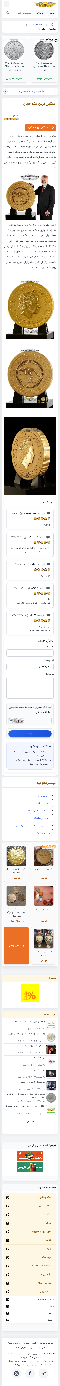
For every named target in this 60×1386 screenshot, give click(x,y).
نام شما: (50, 647)
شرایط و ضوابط (46, 1343)
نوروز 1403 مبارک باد (37, 1058)
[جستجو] (8, 13)
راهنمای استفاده (29, 1343)
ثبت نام (40, 13)
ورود (52, 13)
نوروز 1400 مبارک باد (37, 1070)
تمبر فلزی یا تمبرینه (41, 1232)
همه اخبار (30, 1122)
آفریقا (50, 1306)
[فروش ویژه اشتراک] (30, 91)
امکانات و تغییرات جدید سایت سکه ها (30, 1021)
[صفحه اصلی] (52, 24)
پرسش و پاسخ (14, 1343)
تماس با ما (42, 1347)
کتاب (48, 1240)
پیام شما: (50, 674)
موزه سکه (46, 1257)
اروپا (50, 1313)
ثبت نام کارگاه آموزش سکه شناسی (32, 1045)
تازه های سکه (44, 1283)
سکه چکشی (45, 1197)
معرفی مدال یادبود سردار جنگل (33, 1082)
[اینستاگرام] (16, 1373)
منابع (32, 1347)
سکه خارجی (45, 1292)
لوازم (49, 1249)
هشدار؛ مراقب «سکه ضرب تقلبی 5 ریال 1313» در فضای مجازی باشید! (25, 1096)
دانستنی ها (45, 1274)
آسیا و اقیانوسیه (45, 1299)
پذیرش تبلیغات (20, 1347)
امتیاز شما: (49, 660)
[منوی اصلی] (6, 4)
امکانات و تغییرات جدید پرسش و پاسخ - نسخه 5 (25, 1106)
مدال (48, 1223)
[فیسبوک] (30, 1373)
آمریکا (50, 1320)
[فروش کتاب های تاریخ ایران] (30, 1171)
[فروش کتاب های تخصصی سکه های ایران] (30, 1160)
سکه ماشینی (45, 1206)
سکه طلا (47, 1214)
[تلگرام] (43, 1373)
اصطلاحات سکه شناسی (39, 1266)
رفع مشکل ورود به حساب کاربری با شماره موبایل (26, 1033)
